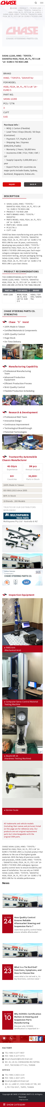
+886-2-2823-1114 (16, 1074)
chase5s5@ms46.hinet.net (21, 1059)
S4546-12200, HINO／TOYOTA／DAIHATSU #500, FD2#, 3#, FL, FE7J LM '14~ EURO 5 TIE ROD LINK (22, 15)
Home (14, 8)
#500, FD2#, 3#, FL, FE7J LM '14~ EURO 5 (25, 12)
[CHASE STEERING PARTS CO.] (16, 2)
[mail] (4, 1038)
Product (23, 8)
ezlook (26, 1099)
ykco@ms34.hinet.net (19, 1081)
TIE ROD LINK (35, 8)
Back (32, 184)
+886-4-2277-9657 (16, 1052)
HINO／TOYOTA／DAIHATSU (29, 10)
